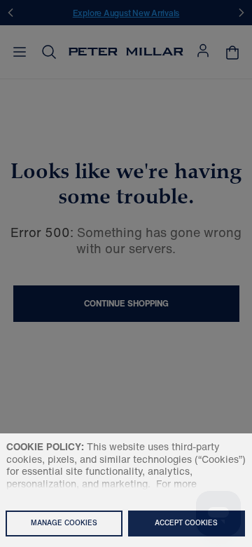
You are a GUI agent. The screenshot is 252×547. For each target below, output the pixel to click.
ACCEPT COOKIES (186, 523)
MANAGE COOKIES (64, 523)
